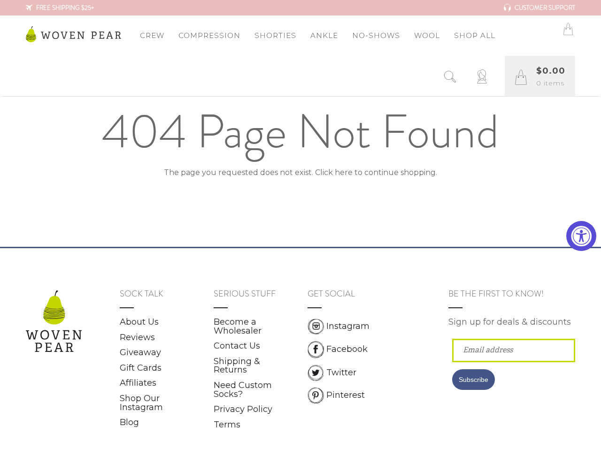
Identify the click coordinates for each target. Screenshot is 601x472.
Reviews (137, 337)
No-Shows (376, 35)
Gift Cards (141, 368)
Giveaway (140, 352)
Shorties (275, 35)
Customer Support (544, 7)
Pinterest (345, 394)
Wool (427, 35)
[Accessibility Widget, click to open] (581, 236)
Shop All (474, 35)
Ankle (324, 35)
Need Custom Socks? (243, 389)
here (344, 172)
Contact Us (237, 346)
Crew (152, 35)
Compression (209, 35)
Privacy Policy (243, 409)
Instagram (348, 326)
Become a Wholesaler (238, 326)
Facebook (347, 349)
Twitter (341, 372)
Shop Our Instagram (141, 402)
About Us (139, 322)
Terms (227, 424)
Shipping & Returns (237, 365)
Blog (129, 422)
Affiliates (138, 383)
